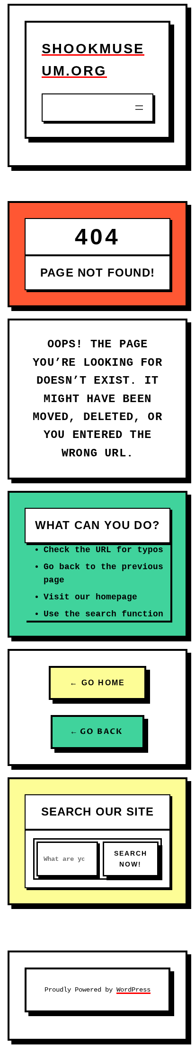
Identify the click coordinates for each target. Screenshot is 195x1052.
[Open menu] (139, 107)
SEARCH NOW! (130, 859)
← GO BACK (97, 731)
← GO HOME (97, 683)
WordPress (133, 989)
